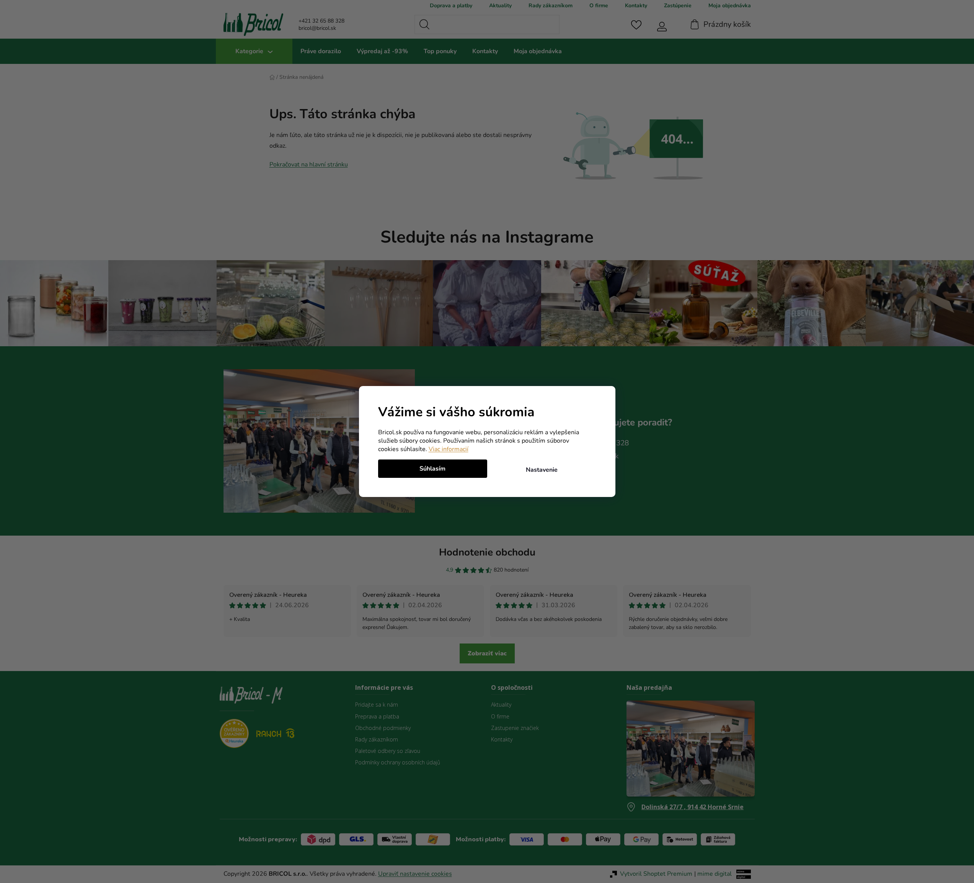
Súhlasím (432, 468)
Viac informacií (448, 449)
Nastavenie (542, 470)
